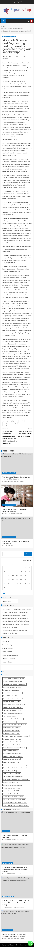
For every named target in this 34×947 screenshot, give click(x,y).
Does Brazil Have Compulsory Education (14, 724)
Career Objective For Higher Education (14, 704)
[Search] (28, 21)
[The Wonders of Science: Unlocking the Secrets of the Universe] (17, 464)
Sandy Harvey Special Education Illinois (14, 799)
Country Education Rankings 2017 (13, 713)
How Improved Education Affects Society (15, 765)
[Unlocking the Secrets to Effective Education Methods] (17, 496)
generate (15, 421)
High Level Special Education (11, 759)
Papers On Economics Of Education (13, 791)
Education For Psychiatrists (11, 730)
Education (5, 641)
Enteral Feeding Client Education (12, 742)
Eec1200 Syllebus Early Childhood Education (15, 736)
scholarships (13, 423)
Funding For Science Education (12, 753)
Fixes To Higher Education (10, 750)
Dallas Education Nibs (9, 722)
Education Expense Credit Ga (11, 727)
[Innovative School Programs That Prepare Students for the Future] (17, 921)
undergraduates (7, 425)
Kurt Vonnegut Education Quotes (13, 776)
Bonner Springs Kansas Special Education (15, 698)
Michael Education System (10, 782)
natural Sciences (7, 648)
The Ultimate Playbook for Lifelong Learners (16, 609)
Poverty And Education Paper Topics (13, 794)
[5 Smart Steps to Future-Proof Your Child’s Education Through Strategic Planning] (17, 854)
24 (4, 584)
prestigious (6, 423)
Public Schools (7, 652)
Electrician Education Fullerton (12, 739)
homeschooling (7, 645)
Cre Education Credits (9, 716)
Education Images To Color (11, 733)
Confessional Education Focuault (12, 710)
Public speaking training (10, 655)
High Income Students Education (12, 756)
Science (20, 423)
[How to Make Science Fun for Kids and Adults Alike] (17, 528)
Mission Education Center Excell (12, 785)
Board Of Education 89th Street (12, 693)
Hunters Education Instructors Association (15, 768)
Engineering (9, 421)
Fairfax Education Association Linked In (14, 747)
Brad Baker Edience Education (11, 701)
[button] (8, 21)
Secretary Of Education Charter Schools (14, 802)
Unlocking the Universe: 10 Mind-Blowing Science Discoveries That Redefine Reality (16, 903)
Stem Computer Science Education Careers (15, 805)
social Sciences (7, 662)
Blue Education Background (11, 690)
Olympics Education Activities (11, 788)
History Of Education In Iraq (11, 762)
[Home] (3, 21)
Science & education (9, 36)
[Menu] (8, 21)
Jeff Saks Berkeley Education (11, 773)
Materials (21, 421)
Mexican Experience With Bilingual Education (16, 779)
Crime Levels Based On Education (13, 719)
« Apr (4, 593)
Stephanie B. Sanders (9, 56)
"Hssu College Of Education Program (13, 678)
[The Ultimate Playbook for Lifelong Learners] (17, 822)
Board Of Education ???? (10, 696)
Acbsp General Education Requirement (14, 684)
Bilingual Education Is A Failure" (12, 687)
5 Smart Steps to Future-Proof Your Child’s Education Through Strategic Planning (14, 869)
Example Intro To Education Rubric (13, 745)
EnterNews (19, 945)
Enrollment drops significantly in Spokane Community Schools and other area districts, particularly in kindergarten (9, 436)
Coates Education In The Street (12, 707)
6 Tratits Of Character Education (12, 681)
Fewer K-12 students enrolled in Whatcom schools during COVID (25, 432)
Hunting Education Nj (9, 770)
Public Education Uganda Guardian (13, 796)
